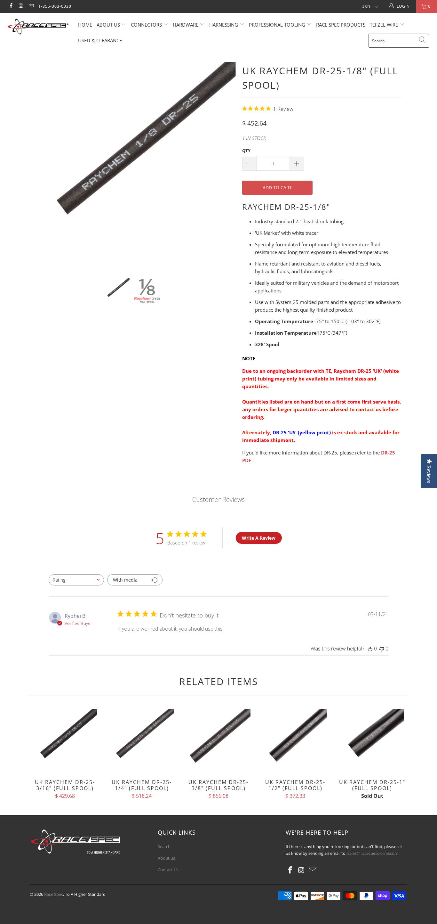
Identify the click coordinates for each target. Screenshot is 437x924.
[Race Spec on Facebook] (10, 6)
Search (164, 846)
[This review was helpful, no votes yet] (370, 648)
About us (109, 24)
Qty (246, 150)
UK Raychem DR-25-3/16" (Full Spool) (65, 741)
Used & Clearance (100, 40)
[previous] (40, 165)
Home (85, 24)
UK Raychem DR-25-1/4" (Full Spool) (142, 741)
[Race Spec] (38, 27)
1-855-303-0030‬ (54, 6)
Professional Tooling (277, 24)
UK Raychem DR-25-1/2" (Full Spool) (295, 741)
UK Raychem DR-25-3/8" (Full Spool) (218, 741)
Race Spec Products (340, 24)
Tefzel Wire (384, 24)
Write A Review (258, 538)
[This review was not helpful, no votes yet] (381, 648)
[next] (224, 165)
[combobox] (76, 579)
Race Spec (53, 894)
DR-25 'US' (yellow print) (302, 432)
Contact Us (168, 869)
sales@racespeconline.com (372, 853)
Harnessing (223, 24)
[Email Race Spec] (31, 6)
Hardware (185, 24)
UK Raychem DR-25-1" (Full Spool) (372, 741)
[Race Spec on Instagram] (20, 6)
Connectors (146, 24)
